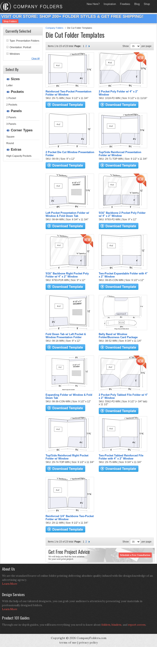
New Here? (93, 4)
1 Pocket (11, 98)
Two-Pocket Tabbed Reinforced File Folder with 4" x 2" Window (121, 457)
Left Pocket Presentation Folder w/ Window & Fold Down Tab (67, 214)
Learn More (9, 584)
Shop (146, 4)
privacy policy (88, 642)
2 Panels (11, 117)
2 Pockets (11, 104)
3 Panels (11, 124)
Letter (9, 85)
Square (10, 136)
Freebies (124, 4)
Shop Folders (10, 21)
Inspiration (110, 4)
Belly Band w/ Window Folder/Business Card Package (118, 336)
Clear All (35, 58)
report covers (137, 625)
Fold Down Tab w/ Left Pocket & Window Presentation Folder (66, 336)
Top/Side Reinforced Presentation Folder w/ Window (120, 154)
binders (116, 625)
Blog (137, 4)
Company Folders (54, 28)
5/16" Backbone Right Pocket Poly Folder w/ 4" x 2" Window (67, 275)
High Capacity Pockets (18, 156)
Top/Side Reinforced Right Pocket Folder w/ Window (67, 457)
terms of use (68, 642)
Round (10, 143)
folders (105, 625)
